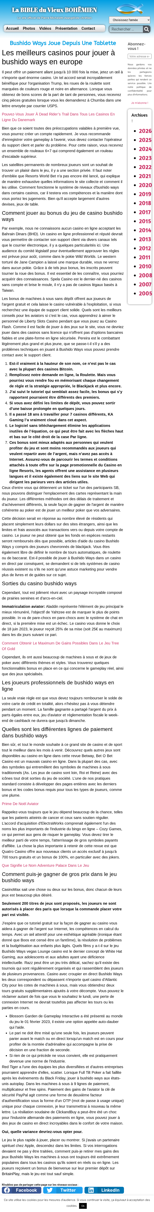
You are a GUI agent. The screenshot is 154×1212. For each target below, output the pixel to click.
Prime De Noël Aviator (20, 804)
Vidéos (45, 28)
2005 (145, 293)
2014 (145, 230)
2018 (145, 203)
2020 (145, 185)
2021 (145, 176)
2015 (145, 221)
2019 (145, 194)
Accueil (12, 28)
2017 (145, 212)
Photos (29, 28)
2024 (145, 149)
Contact (88, 28)
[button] (21, 1190)
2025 (145, 139)
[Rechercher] (146, 29)
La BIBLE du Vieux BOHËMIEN (54, 10)
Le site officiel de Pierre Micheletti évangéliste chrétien (54, 18)
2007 (145, 284)
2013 (145, 239)
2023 (145, 158)
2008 (145, 275)
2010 (145, 266)
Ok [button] (83, 1205)
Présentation (66, 28)
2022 (145, 167)
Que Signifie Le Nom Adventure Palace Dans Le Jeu (45, 865)
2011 (144, 257)
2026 (145, 130)
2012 (145, 248)
